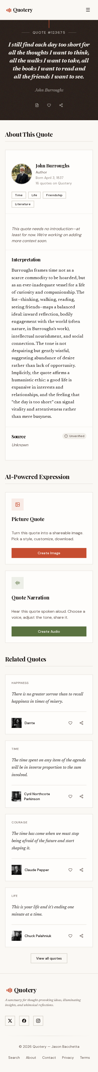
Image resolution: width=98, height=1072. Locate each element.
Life (34, 195)
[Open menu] (88, 10)
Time (19, 195)
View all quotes (49, 958)
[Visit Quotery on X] (10, 1021)
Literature (23, 204)
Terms (85, 1057)
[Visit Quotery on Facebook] (24, 1021)
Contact (49, 1057)
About (31, 1057)
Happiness (20, 683)
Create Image (49, 553)
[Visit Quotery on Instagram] (38, 1021)
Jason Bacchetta (65, 1046)
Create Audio (49, 631)
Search (14, 1057)
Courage (19, 822)
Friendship (54, 195)
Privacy (68, 1057)
